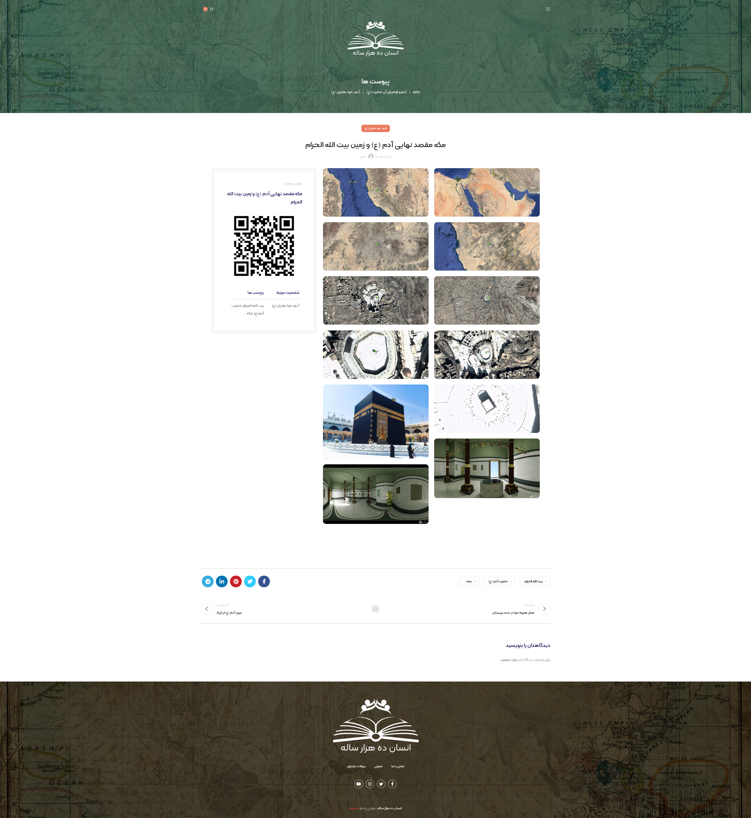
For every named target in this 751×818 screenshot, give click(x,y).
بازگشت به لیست (375, 609)
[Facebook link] (264, 581)
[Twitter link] (250, 581)
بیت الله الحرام (253, 305)
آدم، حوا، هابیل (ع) (345, 92)
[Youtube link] (358, 784)
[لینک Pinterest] (236, 581)
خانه (416, 92)
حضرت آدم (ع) (498, 581)
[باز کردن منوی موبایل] (548, 9)
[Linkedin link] (222, 581)
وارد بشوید (509, 659)
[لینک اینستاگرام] (370, 784)
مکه (250, 313)
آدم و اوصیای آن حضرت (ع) (386, 92)
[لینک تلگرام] (208, 581)
